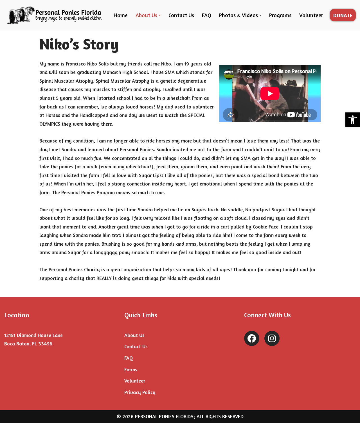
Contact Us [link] (181, 15)
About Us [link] (134, 335)
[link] (352, 119)
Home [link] (121, 15)
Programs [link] (280, 15)
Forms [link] (130, 369)
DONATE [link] (342, 15)
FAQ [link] (206, 15)
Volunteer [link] (311, 15)
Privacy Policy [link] (140, 392)
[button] (160, 15)
